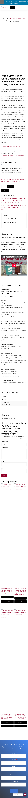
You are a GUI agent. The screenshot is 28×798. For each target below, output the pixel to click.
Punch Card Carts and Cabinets (16, 200)
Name (3, 461)
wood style (18, 207)
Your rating (4, 441)
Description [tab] (6, 215)
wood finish (4, 207)
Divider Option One (8, 155)
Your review (4, 447)
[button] (12, 7)
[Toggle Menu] (2, 2)
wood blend (22, 205)
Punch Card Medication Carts (9, 203)
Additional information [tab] (9, 222)
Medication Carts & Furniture (18, 18)
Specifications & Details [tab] (9, 219)
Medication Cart (13, 205)
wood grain (11, 207)
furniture (23, 203)
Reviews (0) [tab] (6, 226)
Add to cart (10, 186)
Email (2, 468)
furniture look (5, 205)
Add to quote (5, 190)
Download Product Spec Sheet (11, 146)
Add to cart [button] (7, 597)
